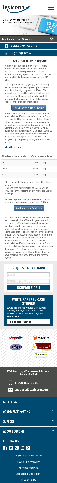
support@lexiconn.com (31, 389)
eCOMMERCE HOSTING (28, 412)
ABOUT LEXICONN (28, 432)
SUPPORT (28, 422)
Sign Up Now (20, 52)
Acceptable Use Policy (28, 473)
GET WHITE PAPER (20, 322)
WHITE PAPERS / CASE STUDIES (28, 301)
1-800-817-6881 (24, 45)
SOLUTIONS (28, 402)
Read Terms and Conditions (29, 208)
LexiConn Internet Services (17, 39)
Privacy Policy (28, 479)
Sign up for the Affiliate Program (28, 108)
